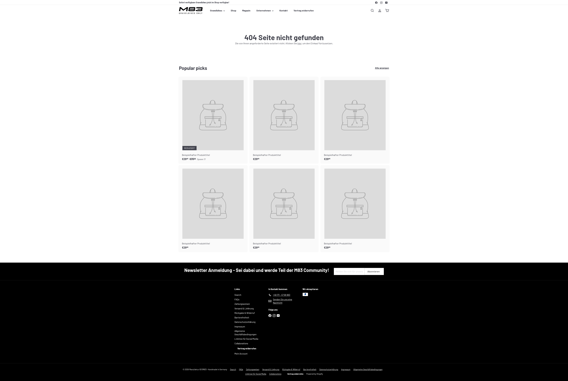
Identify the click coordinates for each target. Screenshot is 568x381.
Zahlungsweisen (242, 304)
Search (237, 295)
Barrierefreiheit (241, 317)
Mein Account (240, 353)
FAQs (236, 299)
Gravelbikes (216, 10)
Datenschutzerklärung (244, 322)
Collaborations (241, 343)
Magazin (246, 10)
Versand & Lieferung (244, 308)
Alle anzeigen (382, 67)
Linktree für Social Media (246, 338)
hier (299, 43)
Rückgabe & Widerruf (244, 313)
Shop (233, 10)
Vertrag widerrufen (304, 10)
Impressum (239, 326)
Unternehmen (263, 10)
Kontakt (283, 10)
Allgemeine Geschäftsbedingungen (245, 333)
